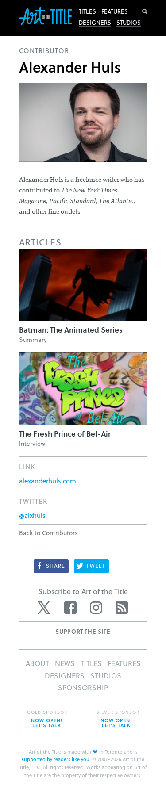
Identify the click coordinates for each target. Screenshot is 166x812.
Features (114, 11)
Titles (87, 11)
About (37, 663)
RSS (122, 608)
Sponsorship (83, 687)
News (65, 663)
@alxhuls (32, 515)
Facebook (70, 608)
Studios (128, 23)
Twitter (45, 608)
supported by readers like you (55, 759)
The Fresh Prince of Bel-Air (65, 433)
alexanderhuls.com (47, 481)
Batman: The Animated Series (71, 329)
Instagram (96, 608)
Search (144, 11)
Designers (95, 23)
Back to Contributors (48, 532)
